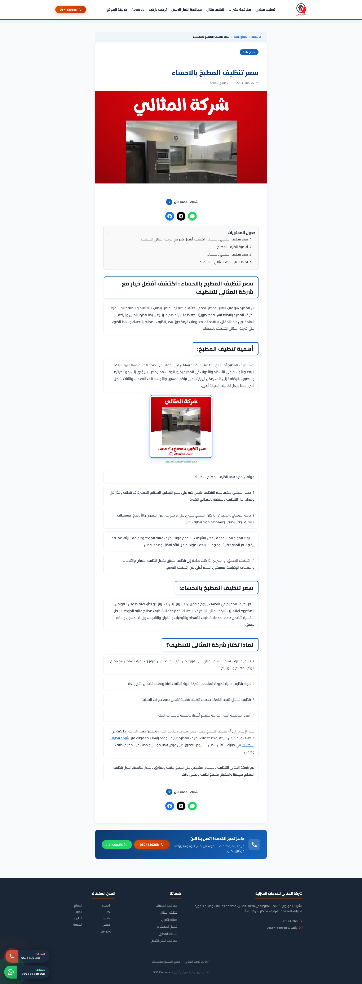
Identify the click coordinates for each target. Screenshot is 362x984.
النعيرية (77, 924)
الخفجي (106, 924)
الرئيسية (256, 36)
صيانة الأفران (169, 919)
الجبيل (78, 911)
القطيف (106, 918)
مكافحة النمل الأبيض (164, 940)
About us (138, 9)
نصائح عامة (240, 36)
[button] (181, 232)
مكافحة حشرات (240, 9)
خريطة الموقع (116, 9)
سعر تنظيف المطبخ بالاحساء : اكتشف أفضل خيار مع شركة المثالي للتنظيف (194, 239)
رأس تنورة (105, 931)
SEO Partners (161, 972)
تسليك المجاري (168, 933)
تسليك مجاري (265, 9)
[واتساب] (192, 216)
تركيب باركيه (158, 9)
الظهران (77, 918)
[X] (181, 216)
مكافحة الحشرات (166, 905)
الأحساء (106, 905)
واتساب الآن (114, 844)
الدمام (78, 905)
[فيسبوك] (169, 216)
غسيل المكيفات (167, 926)
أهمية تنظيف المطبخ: (232, 246)
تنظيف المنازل (168, 912)
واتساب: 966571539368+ (281, 927)
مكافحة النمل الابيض (186, 9)
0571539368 (68, 9)
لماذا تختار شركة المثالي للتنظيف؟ (224, 262)
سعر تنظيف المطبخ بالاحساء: (227, 254)
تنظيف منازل (215, 9)
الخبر (108, 911)
